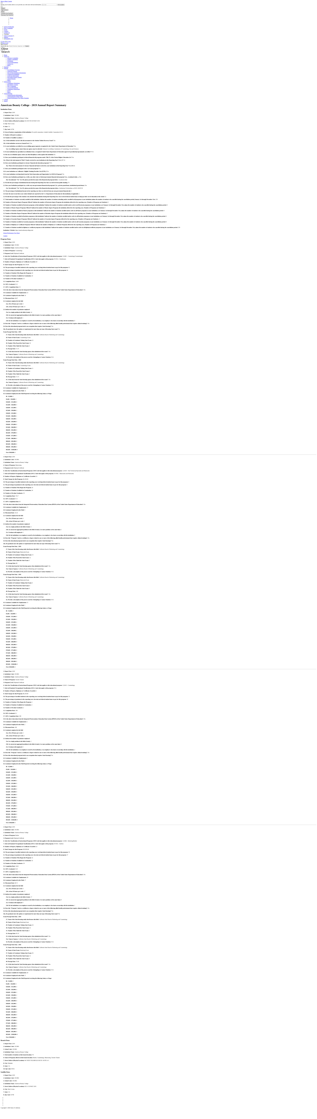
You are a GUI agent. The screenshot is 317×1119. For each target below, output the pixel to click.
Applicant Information (13, 76)
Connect (6, 31)
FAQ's (9, 90)
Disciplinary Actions (12, 84)
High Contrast (4, 10)
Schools (6, 68)
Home (5, 55)
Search (6, 101)
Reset (2, 11)
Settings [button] (6, 37)
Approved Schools (12, 71)
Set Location (61, 4)
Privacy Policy (8, 1100)
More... (9, 65)
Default (3, 8)
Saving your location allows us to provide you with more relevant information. (21, 4)
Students (6, 67)
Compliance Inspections (13, 89)
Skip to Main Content (6, 1)
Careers (6, 99)
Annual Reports (11, 78)
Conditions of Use (8, 1099)
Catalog (5, 236)
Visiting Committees (12, 59)
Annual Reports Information (14, 95)
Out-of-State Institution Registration (16, 73)
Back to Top (7, 1097)
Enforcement (7, 81)
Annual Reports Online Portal (15, 96)
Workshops (10, 61)
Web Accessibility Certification (12, 1105)
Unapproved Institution (13, 74)
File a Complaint (8, 28)
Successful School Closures (14, 77)
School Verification (9, 26)
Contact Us (7, 32)
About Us (6, 56)
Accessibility (7, 1102)
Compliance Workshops (13, 83)
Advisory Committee (12, 58)
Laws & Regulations (12, 62)
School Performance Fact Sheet (11, 233)
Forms (5, 29)
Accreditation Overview (13, 70)
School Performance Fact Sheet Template (18, 98)
